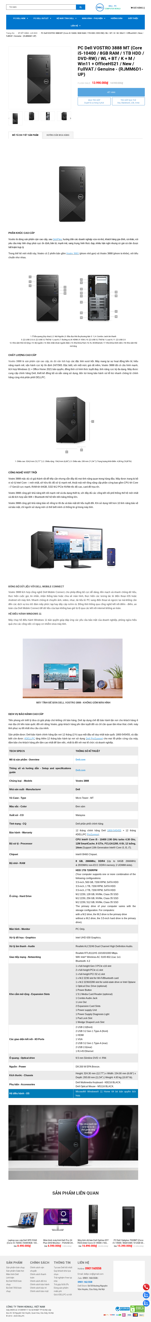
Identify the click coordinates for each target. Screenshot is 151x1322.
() (139, 8)
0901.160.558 (90, 1278)
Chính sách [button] (39, 1262)
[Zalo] (146, 1295)
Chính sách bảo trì (38, 1288)
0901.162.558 (85, 1282)
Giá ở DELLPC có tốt (63, 1294)
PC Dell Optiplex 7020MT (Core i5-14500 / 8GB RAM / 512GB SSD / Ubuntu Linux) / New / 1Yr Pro (129, 1241)
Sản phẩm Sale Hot (15, 1271)
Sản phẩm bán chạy (15, 1267)
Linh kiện (10, 1277)
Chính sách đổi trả (38, 1281)
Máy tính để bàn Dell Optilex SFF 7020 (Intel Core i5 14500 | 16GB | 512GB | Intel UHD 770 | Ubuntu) (93, 1241)
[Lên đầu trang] (144, 1318)
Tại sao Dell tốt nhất (63, 1267)
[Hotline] (146, 1287)
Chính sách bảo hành (39, 1284)
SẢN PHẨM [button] (14, 1262)
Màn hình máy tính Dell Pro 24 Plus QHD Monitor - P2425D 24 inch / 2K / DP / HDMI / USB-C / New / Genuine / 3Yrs (58, 1241)
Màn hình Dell (12, 1274)
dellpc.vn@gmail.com (94, 1274)
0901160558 (93, 1268)
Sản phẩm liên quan (75, 1193)
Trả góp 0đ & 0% (61, 1284)
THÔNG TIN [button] (62, 1262)
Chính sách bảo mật (39, 1291)
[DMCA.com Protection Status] (137, 1309)
